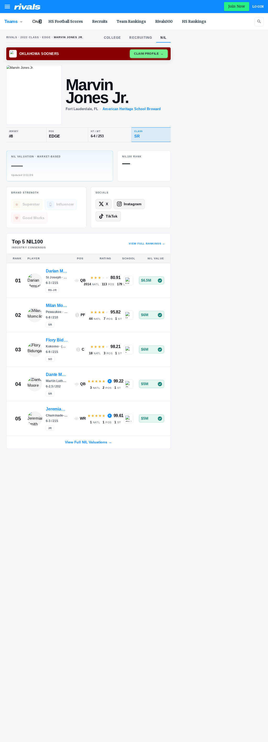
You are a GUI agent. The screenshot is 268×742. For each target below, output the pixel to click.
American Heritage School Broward (132, 109)
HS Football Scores (65, 21)
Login (258, 6)
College (112, 37)
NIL (163, 37)
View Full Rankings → (147, 243)
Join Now (236, 6)
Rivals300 (163, 21)
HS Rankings (194, 21)
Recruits (99, 21)
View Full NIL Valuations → (88, 442)
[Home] (27, 6)
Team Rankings (131, 21)
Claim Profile (149, 53)
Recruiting (140, 37)
